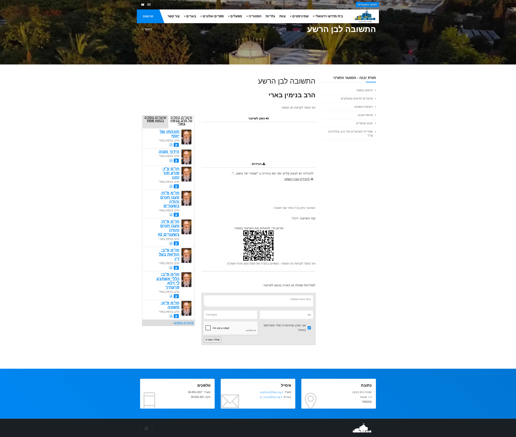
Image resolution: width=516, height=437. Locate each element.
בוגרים (191, 16)
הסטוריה (255, 16)
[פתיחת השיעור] (171, 144)
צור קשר (173, 16)
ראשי (148, 29)
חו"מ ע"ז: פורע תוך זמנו (170, 173)
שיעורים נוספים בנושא (155, 118)
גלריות (270, 16)
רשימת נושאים (364, 106)
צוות (282, 16)
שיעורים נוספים (184, 322)
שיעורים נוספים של (181, 120)
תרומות (148, 16)
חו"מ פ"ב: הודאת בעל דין (169, 254)
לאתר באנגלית (367, 4)
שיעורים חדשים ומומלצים (357, 98)
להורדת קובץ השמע (297, 179)
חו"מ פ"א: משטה (170, 305)
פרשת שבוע (365, 115)
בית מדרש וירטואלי (329, 16)
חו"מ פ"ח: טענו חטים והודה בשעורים (169, 199)
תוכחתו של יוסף (169, 133)
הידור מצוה (169, 151)
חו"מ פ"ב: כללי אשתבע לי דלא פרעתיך (167, 280)
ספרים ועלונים (213, 16)
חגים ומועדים (364, 123)
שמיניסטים (300, 16)
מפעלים (236, 16)
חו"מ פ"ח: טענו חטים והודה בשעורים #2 (168, 228)
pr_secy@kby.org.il (271, 397)
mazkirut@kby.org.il (271, 392)
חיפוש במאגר (364, 90)
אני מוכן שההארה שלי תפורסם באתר (285, 328)
